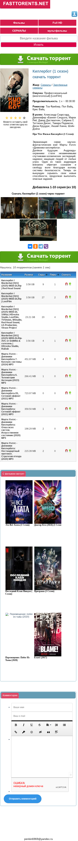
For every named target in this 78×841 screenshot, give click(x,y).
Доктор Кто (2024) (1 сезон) (48, 525)
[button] (15, 725)
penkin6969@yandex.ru (38, 838)
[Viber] (46, 246)
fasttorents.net (21, 832)
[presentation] (14, 474)
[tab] (13, 474)
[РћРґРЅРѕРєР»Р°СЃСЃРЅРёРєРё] (35, 246)
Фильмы (19, 22)
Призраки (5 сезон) (44, 591)
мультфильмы (57, 30)
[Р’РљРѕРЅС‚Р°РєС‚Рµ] (30, 246)
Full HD (57, 22)
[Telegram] (40, 246)
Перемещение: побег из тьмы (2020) (17, 658)
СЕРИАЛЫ (19, 30)
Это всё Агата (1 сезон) (17, 525)
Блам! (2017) (40, 657)
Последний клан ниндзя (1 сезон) (19, 592)
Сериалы (46, 85)
